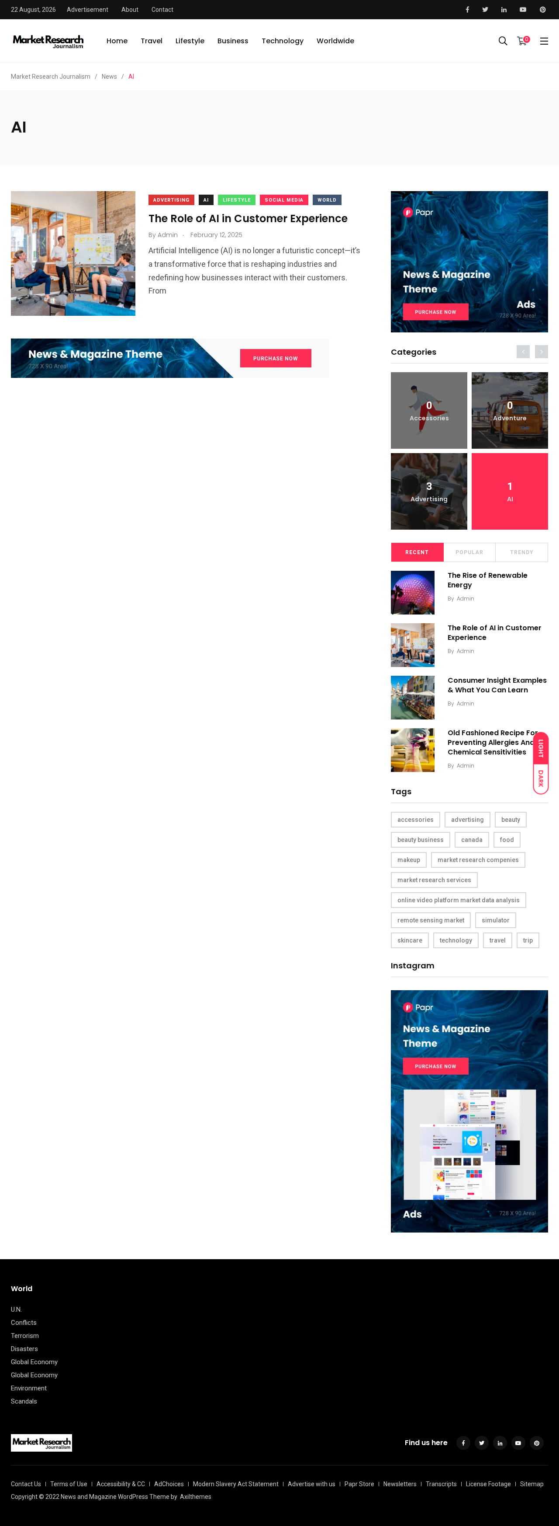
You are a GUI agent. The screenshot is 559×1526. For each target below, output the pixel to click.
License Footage (488, 1484)
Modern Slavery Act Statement (236, 1484)
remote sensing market (430, 920)
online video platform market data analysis (458, 900)
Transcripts (441, 1484)
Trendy (522, 552)
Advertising (171, 200)
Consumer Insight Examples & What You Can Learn (497, 685)
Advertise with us (311, 1484)
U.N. (16, 1309)
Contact (162, 9)
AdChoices (169, 1484)
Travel (151, 41)
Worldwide (335, 41)
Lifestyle (190, 41)
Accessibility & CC (121, 1484)
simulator (496, 920)
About (129, 9)
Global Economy (34, 1362)
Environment (29, 1388)
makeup (408, 859)
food (507, 839)
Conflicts (24, 1323)
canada (472, 839)
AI (206, 200)
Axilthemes (195, 1496)
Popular (469, 552)
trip (528, 940)
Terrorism (25, 1336)
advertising (467, 819)
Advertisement (87, 9)
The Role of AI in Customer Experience (248, 219)
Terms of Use (68, 1484)
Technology (283, 41)
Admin (465, 598)
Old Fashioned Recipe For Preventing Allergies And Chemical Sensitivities (493, 743)
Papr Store (359, 1484)
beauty (510, 819)
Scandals (24, 1401)
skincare (409, 940)
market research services (434, 879)
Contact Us (26, 1484)
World (327, 200)
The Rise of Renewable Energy (488, 580)
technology (456, 940)
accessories (415, 819)
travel (498, 940)
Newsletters (400, 1484)
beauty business (420, 839)
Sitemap (532, 1484)
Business (232, 41)
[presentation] (523, 351)
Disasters (24, 1349)
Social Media (284, 200)
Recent (417, 552)
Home (117, 41)
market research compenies (478, 859)
